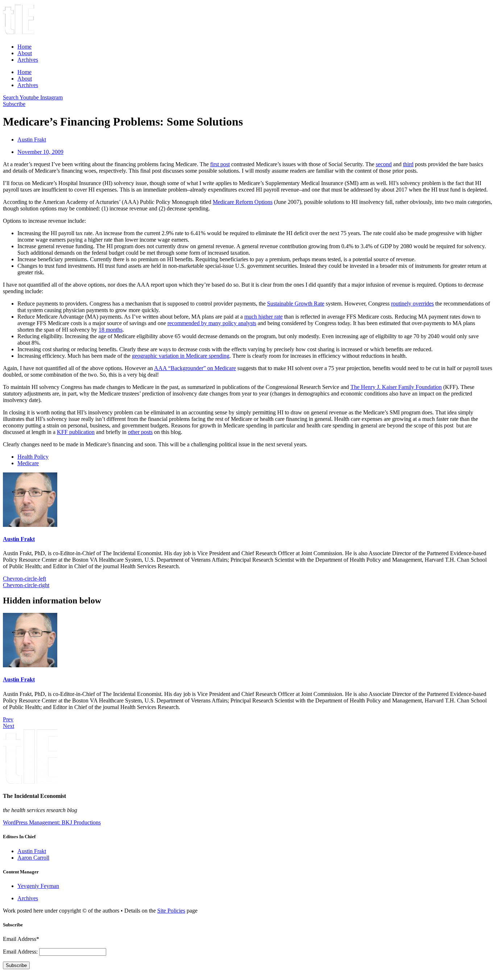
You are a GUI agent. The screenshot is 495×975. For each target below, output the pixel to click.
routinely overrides (412, 303)
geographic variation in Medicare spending (180, 356)
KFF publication (76, 432)
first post (220, 164)
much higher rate (263, 317)
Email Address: (21, 952)
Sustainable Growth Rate (295, 303)
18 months (110, 330)
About (24, 53)
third (408, 164)
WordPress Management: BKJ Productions (52, 822)
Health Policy (33, 457)
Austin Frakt (19, 539)
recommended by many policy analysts (211, 323)
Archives (27, 60)
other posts (140, 432)
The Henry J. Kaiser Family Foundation (396, 387)
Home (24, 47)
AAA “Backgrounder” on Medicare (195, 368)
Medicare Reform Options (243, 202)
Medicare (28, 463)
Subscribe (16, 965)
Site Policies (171, 911)
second (384, 164)
